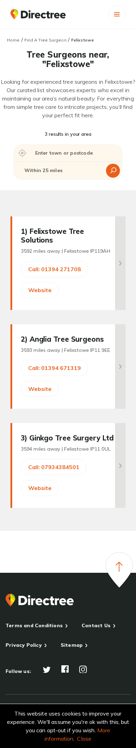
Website (40, 290)
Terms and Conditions (34, 625)
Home (13, 40)
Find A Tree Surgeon (45, 40)
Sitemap (72, 645)
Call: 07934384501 (54, 467)
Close (84, 738)
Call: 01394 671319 (54, 367)
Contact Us (96, 625)
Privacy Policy (24, 645)
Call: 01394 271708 (54, 269)
